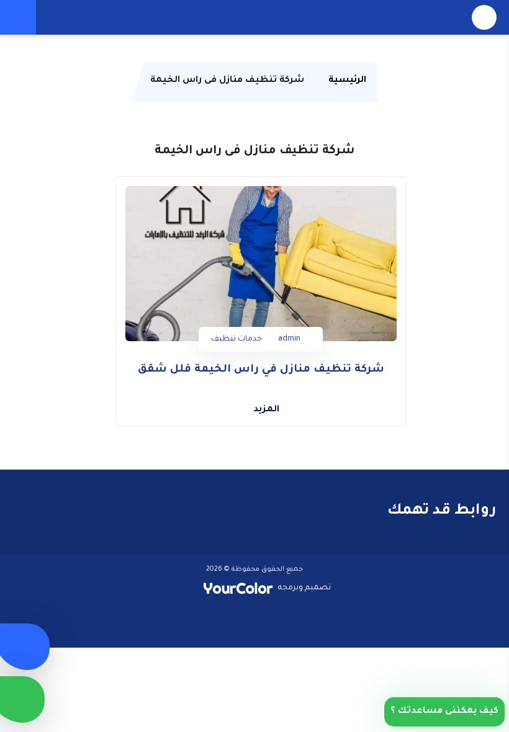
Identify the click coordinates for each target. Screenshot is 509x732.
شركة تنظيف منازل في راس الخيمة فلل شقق (261, 370)
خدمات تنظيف (236, 339)
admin (289, 339)
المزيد (266, 410)
